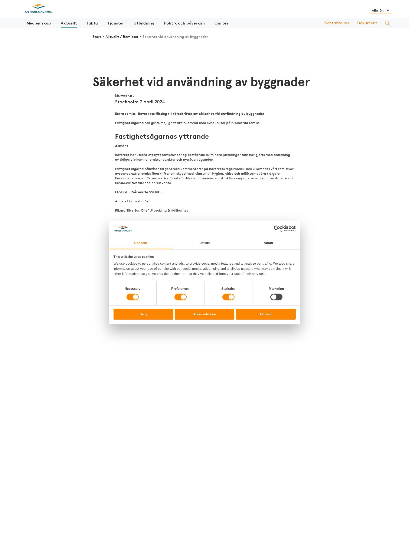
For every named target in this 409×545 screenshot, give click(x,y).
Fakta (92, 22)
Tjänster (116, 22)
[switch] (180, 297)
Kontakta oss (337, 22)
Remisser (130, 36)
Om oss (222, 22)
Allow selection (204, 314)
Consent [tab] (140, 243)
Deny (143, 314)
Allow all (265, 314)
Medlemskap (39, 22)
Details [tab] (204, 243)
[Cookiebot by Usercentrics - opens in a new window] (277, 228)
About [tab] (268, 243)
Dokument (367, 22)
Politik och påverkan (184, 22)
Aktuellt (69, 22)
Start (97, 36)
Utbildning (144, 22)
